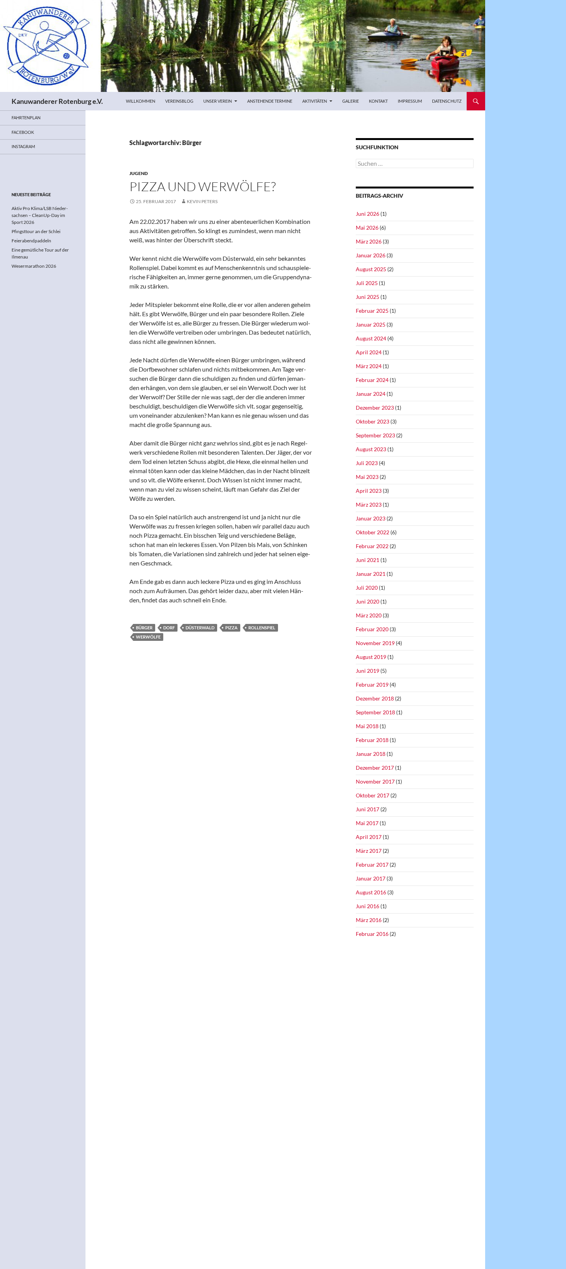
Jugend (138, 173)
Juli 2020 (367, 587)
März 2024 (369, 366)
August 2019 (371, 657)
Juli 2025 (367, 283)
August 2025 (371, 269)
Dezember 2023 (375, 407)
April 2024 (369, 352)
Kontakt (378, 100)
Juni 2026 (367, 213)
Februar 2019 (372, 684)
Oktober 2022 (372, 532)
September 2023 (375, 435)
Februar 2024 (372, 380)
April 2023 (369, 490)
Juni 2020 (367, 601)
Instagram (23, 146)
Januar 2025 (370, 324)
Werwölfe (148, 636)
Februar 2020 (372, 629)
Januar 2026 (370, 255)
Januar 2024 (370, 393)
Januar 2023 (370, 518)
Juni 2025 (367, 296)
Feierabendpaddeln (31, 240)
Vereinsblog (179, 100)
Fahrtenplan (26, 117)
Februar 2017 (372, 864)
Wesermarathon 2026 (34, 266)
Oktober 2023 (372, 421)
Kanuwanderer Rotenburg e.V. (57, 101)
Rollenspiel (261, 627)
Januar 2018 (370, 753)
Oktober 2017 (372, 795)
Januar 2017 (370, 878)
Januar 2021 (370, 573)
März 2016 (369, 920)
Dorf (169, 627)
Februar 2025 (372, 310)
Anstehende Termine (269, 100)
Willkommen (140, 100)
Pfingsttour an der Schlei (36, 231)
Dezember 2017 (375, 767)
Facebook (23, 132)
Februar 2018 (372, 740)
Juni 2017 (367, 809)
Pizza (231, 627)
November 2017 (375, 781)
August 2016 (371, 892)
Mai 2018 (367, 726)
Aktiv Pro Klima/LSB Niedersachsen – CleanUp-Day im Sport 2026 (40, 215)
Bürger (144, 627)
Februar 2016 (372, 933)
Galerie (350, 100)
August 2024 (371, 338)
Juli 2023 (367, 463)
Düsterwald (200, 627)
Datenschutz (447, 100)
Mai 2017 (367, 823)
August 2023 (371, 449)
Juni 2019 (367, 670)
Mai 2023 (367, 477)
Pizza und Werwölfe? (202, 186)
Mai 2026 (367, 227)
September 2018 (375, 712)
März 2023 (369, 504)
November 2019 (375, 643)
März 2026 (369, 241)
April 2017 (369, 837)
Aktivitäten (314, 100)
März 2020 (369, 615)
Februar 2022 (372, 546)
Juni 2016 (367, 906)
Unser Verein (217, 100)
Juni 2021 (367, 560)
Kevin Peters (202, 201)
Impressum (410, 100)
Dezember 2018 (375, 698)
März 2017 (369, 850)
